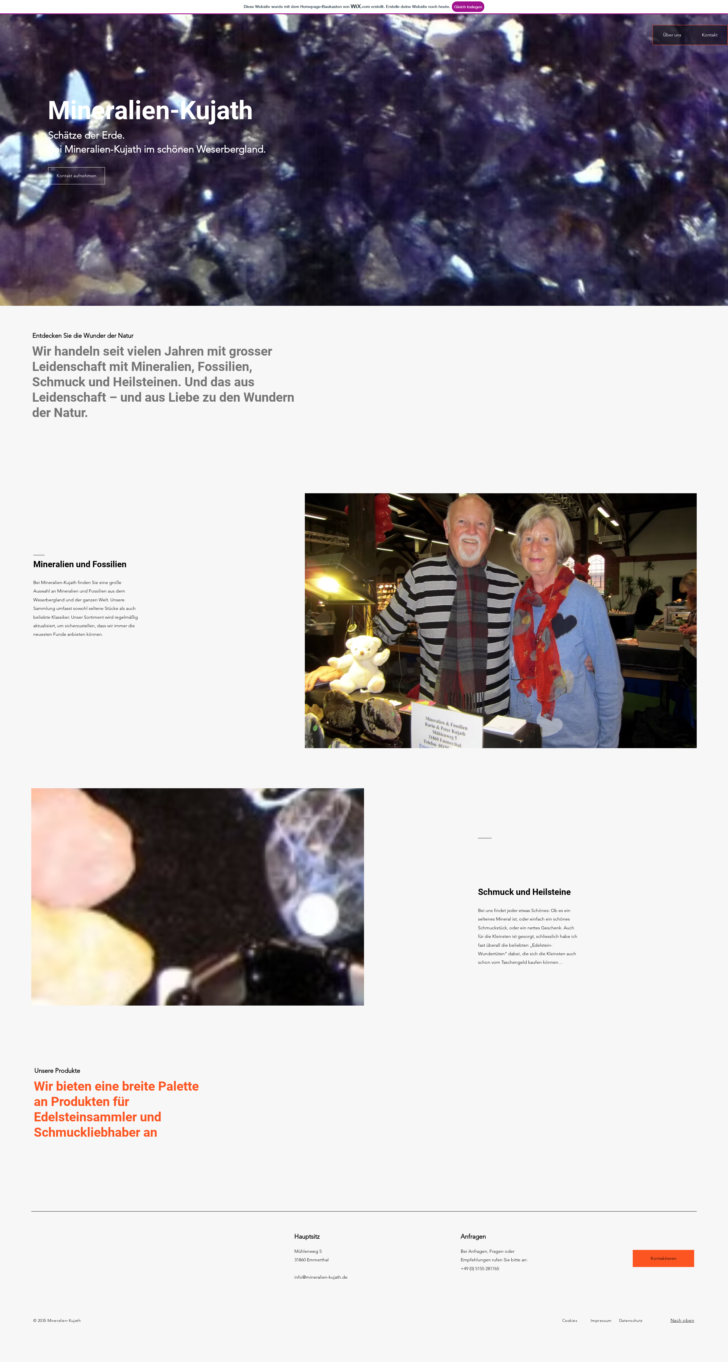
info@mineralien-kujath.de (321, 1277)
